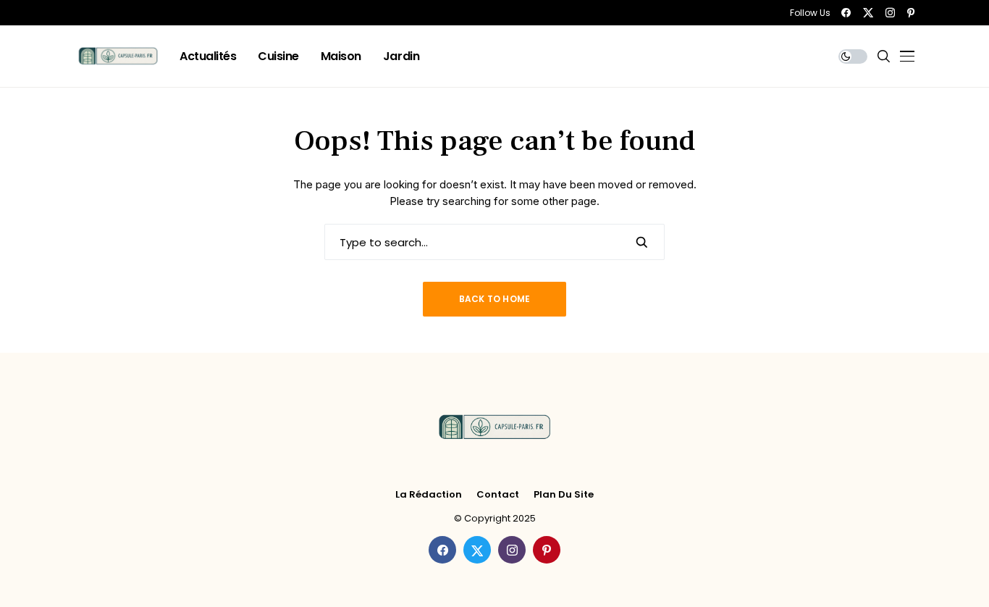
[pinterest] (910, 12)
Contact (497, 495)
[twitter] (868, 12)
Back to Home (495, 299)
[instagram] (890, 12)
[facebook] (846, 12)
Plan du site (564, 495)
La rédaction (428, 495)
